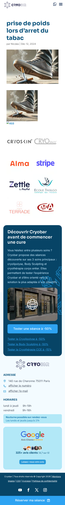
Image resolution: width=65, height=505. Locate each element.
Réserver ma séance (30, 500)
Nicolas (15, 43)
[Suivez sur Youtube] (20, 490)
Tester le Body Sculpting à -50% (28, 344)
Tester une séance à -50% (32, 328)
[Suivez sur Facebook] (28, 490)
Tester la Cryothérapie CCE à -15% (30, 349)
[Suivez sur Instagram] (45, 490)
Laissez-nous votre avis (32, 462)
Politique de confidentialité (44, 481)
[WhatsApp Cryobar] (54, 4)
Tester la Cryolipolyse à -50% (26, 339)
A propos (26, 481)
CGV (18, 481)
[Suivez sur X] (36, 490)
